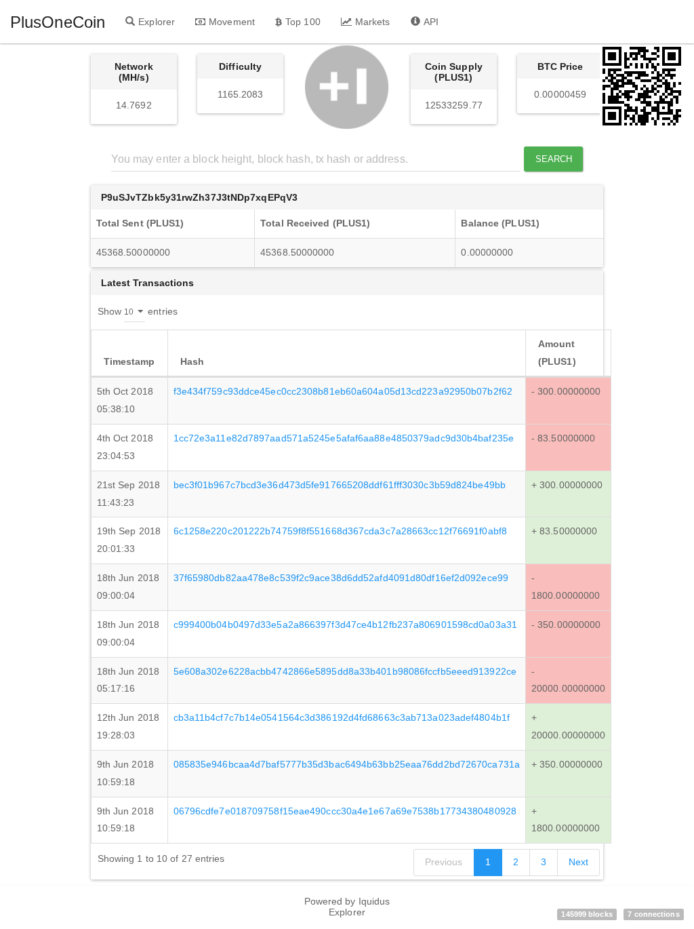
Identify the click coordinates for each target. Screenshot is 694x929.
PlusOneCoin (57, 22)
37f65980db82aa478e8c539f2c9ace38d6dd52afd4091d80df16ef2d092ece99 (341, 577)
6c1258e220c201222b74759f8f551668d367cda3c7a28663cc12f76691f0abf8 (340, 531)
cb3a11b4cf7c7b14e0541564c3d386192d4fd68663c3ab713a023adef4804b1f (342, 717)
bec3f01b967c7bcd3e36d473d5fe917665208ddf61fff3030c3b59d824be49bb (340, 484)
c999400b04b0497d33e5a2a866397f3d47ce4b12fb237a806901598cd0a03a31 (345, 624)
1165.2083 (241, 94)
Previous (444, 861)
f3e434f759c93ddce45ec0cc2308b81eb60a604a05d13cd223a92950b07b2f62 (343, 391)
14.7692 (134, 105)
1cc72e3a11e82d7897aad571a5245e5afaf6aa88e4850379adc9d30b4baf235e (344, 438)
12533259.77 (454, 105)
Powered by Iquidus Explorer (347, 906)
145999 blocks (586, 914)
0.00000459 (560, 94)
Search (554, 159)
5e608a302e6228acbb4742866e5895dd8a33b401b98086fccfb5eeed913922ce (345, 671)
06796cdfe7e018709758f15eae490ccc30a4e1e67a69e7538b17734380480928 (345, 811)
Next (578, 861)
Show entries (138, 310)
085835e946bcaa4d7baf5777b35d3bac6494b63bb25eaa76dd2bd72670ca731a (347, 764)
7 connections (653, 914)
